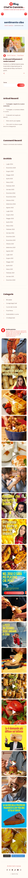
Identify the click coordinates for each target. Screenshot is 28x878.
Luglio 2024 (9, 164)
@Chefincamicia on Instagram (14, 592)
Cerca (5, 82)
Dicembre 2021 (10, 236)
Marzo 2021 (9, 269)
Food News (20, 55)
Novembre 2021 (10, 240)
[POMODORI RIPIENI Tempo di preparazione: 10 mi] (14, 711)
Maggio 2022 (10, 218)
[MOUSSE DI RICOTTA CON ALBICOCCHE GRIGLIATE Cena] (14, 454)
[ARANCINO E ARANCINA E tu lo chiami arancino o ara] (14, 479)
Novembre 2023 (11, 168)
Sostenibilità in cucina (12, 314)
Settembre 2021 (10, 247)
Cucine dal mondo (11, 307)
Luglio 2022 (9, 211)
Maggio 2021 (10, 262)
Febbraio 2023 (10, 186)
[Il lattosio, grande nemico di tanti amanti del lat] (14, 737)
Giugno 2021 (9, 258)
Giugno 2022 (10, 215)
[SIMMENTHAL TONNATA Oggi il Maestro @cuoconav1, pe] (14, 763)
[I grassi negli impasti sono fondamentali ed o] (14, 531)
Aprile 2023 (9, 178)
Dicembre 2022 (10, 193)
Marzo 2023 (9, 182)
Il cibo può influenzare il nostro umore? (12, 60)
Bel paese (9, 299)
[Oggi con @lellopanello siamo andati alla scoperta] (14, 660)
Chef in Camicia (14, 7)
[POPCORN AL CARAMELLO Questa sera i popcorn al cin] (14, 428)
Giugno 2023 (10, 171)
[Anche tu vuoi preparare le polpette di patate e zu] (14, 376)
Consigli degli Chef (11, 303)
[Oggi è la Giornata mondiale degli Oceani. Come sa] (14, 583)
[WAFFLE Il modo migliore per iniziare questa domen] (14, 402)
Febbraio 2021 (10, 273)
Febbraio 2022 (10, 229)
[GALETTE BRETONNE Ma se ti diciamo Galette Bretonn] (14, 557)
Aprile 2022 (9, 222)
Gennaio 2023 (10, 189)
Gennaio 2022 (10, 233)
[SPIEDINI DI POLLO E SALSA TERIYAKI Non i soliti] (14, 686)
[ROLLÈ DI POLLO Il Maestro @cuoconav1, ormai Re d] (14, 789)
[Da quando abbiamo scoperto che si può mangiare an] (14, 634)
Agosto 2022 (10, 207)
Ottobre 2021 (10, 244)
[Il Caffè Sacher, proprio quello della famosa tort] (14, 815)
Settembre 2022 (11, 204)
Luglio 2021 (9, 254)
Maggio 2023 (10, 175)
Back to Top (15, 873)
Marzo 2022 (9, 225)
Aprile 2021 (9, 265)
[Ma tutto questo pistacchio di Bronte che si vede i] (14, 505)
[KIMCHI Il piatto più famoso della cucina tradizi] (14, 350)
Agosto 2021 (9, 251)
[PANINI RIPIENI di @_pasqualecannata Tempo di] (14, 608)
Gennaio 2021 (10, 276)
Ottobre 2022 (10, 200)
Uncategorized (10, 318)
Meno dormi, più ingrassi (13, 121)
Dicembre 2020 (10, 280)
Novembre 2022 (11, 196)
